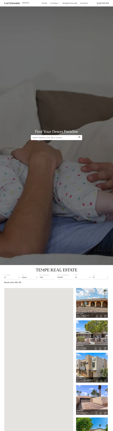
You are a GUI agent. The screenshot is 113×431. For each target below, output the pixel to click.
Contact (84, 3)
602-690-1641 (103, 3)
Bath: (94, 275)
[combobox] (12, 277)
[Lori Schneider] (12, 5)
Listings (55, 3)
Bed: (76, 275)
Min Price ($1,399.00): (44, 275)
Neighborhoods (70, 3)
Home (44, 3)
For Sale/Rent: (7, 275)
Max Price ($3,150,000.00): (63, 275)
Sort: (23, 275)
